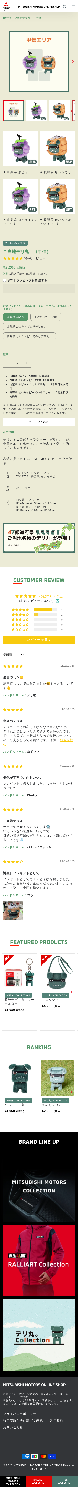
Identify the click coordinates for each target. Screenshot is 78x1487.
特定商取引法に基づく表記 (23, 1420)
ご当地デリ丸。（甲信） (29, 17)
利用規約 (56, 1420)
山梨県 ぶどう (15, 316)
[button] (13, 258)
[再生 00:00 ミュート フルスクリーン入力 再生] (39, 61)
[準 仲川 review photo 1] (13, 910)
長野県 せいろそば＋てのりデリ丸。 (29, 336)
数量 (6, 354)
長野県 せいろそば (45, 316)
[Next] (73, 61)
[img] (13, 666)
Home (7, 17)
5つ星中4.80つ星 (50, 596)
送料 (6, 273)
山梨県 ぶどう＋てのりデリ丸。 (26, 326)
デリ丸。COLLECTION (65, 1481)
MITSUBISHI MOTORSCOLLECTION (13, 1481)
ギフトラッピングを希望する (27, 280)
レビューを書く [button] (39, 639)
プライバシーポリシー (19, 1414)
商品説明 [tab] (8, 432)
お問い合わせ (13, 1427)
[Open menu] (73, 6)
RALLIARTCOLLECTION (39, 1481)
